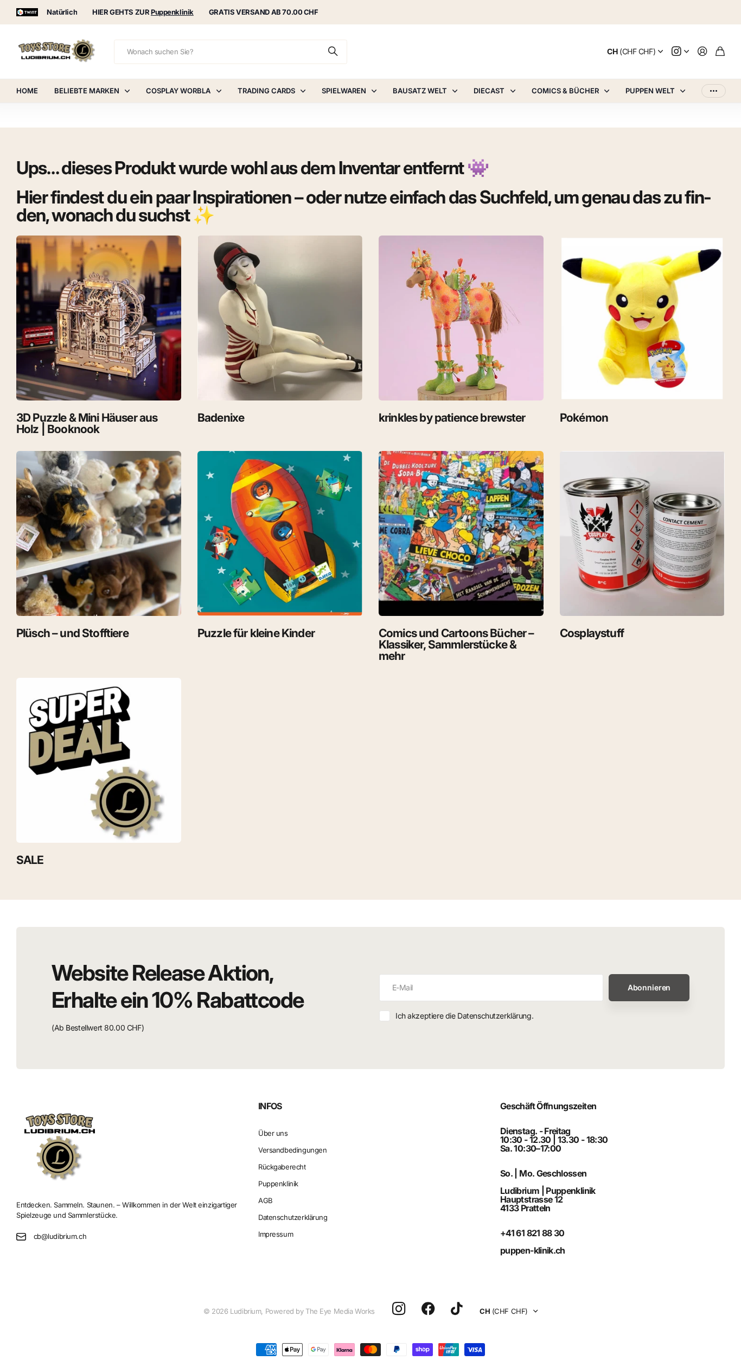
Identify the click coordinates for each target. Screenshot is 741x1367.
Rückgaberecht (282, 1166)
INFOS (270, 1106)
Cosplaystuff (592, 633)
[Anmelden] (702, 51)
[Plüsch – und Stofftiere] (98, 533)
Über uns (273, 1133)
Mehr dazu (713, 91)
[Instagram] (398, 1309)
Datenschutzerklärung (293, 1217)
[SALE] (98, 760)
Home (27, 90)
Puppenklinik (278, 1183)
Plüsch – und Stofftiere (72, 633)
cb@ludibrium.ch (60, 1236)
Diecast (489, 90)
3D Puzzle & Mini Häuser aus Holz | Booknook (86, 423)
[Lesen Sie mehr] (680, 51)
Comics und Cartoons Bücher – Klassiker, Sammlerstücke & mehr (456, 644)
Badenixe (220, 417)
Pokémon (584, 417)
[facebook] (428, 1308)
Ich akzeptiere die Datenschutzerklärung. (464, 1015)
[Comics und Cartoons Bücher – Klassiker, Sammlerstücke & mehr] (461, 533)
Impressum (275, 1234)
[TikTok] (456, 1308)
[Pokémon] (642, 318)
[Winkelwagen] (720, 51)
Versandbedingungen (292, 1150)
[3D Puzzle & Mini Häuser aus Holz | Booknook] (98, 318)
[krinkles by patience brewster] (461, 318)
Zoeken (333, 52)
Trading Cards (266, 90)
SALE (30, 860)
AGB (265, 1200)
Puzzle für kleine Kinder (256, 633)
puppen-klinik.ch (532, 1250)
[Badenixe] (279, 318)
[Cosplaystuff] (642, 533)
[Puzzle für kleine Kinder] (279, 533)
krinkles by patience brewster (452, 417)
